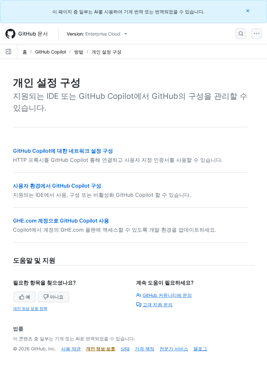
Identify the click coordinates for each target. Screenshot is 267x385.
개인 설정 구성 (106, 51)
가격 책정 (144, 348)
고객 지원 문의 (158, 304)
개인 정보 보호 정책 (30, 308)
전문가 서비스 (174, 348)
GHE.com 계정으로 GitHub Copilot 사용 (61, 220)
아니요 (56, 297)
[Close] (248, 10)
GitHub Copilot (50, 51)
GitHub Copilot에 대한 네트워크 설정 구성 (63, 150)
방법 (78, 51)
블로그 (200, 348)
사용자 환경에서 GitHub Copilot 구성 (57, 185)
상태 (125, 348)
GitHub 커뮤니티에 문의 (167, 295)
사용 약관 (71, 348)
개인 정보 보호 (100, 348)
